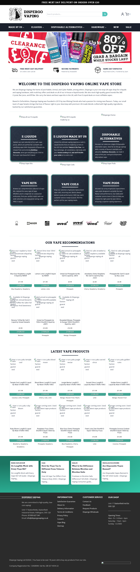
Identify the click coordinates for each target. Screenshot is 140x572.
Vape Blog (61, 522)
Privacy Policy (62, 515)
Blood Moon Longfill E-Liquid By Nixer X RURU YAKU (45, 383)
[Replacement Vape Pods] (111, 190)
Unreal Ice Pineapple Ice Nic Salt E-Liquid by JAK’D (70, 275)
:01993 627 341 (34, 515)
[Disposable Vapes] (111, 143)
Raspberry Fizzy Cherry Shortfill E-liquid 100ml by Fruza (45, 431)
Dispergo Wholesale (91, 512)
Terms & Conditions (65, 512)
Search (106, 14)
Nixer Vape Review (18, 463)
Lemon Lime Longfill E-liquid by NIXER (45, 275)
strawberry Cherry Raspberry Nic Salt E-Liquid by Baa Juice (95, 276)
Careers (60, 519)
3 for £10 (70, 286)
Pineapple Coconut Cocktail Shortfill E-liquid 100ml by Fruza (119, 431)
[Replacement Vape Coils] (70, 190)
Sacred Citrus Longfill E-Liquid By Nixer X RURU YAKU (94, 383)
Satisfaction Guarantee (66, 501)
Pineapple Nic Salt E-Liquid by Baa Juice (119, 275)
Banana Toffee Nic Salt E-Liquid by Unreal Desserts (20, 321)
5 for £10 (94, 286)
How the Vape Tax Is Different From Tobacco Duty (53, 469)
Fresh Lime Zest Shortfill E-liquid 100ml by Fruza (94, 430)
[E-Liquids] (29, 143)
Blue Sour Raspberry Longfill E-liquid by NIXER (20, 275)
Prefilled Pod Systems (110, 463)
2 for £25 (45, 332)
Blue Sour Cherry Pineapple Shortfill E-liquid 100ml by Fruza (70, 431)
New (116, 27)
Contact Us (87, 501)
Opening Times (114, 515)
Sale (128, 27)
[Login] (122, 14)
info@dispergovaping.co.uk (37, 518)
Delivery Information (65, 508)
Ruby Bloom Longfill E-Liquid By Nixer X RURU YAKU (20, 430)
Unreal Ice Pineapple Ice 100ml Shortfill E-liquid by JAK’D (45, 322)
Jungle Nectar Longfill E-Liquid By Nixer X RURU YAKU (70, 383)
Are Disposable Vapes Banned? (112, 467)
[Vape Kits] (29, 190)
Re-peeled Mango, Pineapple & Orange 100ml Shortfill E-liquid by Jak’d (70, 322)
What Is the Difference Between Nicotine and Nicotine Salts (82, 469)
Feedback (86, 505)
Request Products (90, 508)
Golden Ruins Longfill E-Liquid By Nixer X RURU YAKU (119, 383)
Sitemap (60, 526)
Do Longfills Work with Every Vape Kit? (22, 467)
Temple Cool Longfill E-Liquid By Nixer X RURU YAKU (20, 383)
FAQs (43, 463)
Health (74, 463)
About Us (61, 505)
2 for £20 (20, 286)
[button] (3, 47)
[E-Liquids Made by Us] (70, 143)
